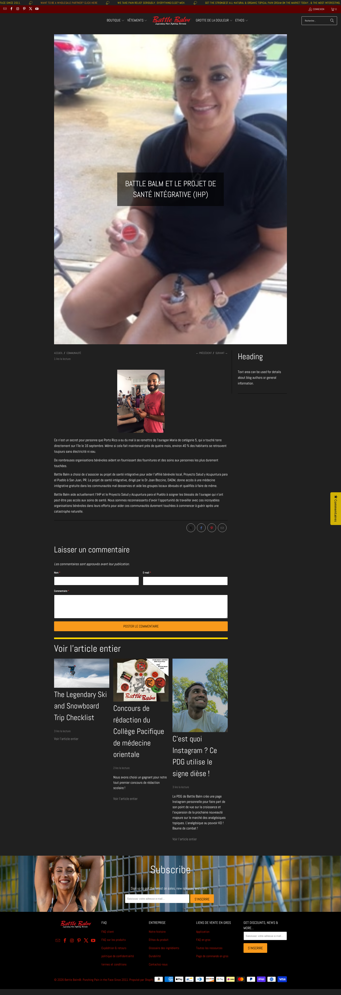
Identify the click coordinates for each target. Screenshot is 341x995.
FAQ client (107, 932)
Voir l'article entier (66, 738)
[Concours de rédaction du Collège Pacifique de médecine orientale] (141, 680)
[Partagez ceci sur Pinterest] (211, 527)
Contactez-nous (158, 964)
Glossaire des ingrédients (164, 948)
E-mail (147, 572)
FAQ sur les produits (113, 940)
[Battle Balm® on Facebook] (11, 9)
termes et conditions (113, 964)
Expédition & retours (113, 948)
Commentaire (61, 591)
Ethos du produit (159, 940)
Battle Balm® (73, 980)
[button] (116, 20)
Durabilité (155, 956)
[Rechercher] (332, 20)
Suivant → (221, 353)
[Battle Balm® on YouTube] (36, 9)
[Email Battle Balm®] (5, 9)
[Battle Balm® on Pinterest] (24, 9)
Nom (57, 572)
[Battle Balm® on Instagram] (17, 9)
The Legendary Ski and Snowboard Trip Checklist (80, 706)
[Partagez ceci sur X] (190, 527)
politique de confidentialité (117, 956)
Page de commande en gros (212, 956)
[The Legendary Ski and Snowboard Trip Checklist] (81, 673)
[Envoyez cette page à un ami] (222, 527)
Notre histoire (157, 932)
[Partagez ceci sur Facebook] (201, 527)
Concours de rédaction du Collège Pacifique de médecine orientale (138, 731)
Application (202, 932)
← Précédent (204, 353)
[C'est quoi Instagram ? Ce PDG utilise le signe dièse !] (200, 695)
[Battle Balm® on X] (30, 9)
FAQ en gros (203, 940)
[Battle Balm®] (171, 20)
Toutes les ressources (209, 948)
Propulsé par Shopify (141, 980)
